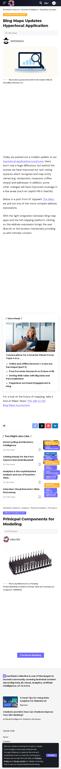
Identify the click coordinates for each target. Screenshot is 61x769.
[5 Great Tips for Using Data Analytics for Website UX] (10, 701)
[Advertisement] (30, 120)
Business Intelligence (15, 15)
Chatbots (27, 719)
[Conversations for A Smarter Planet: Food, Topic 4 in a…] (30, 337)
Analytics (50, 454)
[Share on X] (42, 425)
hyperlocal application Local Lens (23, 161)
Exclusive (36, 719)
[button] (51, 755)
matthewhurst (17, 41)
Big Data (24, 705)
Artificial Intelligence (12, 719)
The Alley (48, 199)
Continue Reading (30, 655)
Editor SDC (15, 539)
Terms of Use (19, 761)
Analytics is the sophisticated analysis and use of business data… (19, 474)
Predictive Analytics (51, 477)
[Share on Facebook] (35, 425)
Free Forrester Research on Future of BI (31, 371)
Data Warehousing (52, 448)
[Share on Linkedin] (55, 425)
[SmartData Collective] (11, 3)
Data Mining (49, 457)
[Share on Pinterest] (48, 425)
